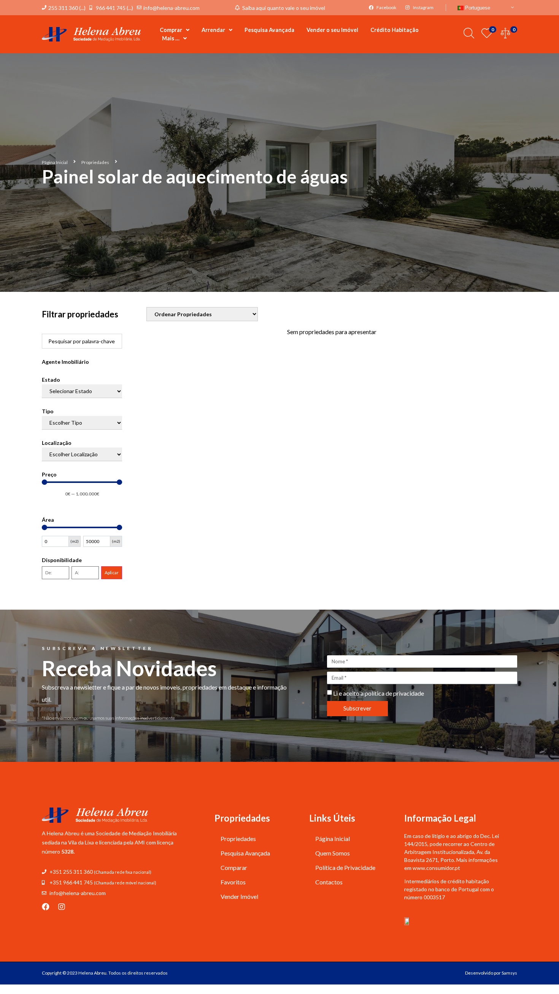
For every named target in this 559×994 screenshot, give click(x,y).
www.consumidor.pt (436, 868)
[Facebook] (45, 907)
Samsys (509, 973)
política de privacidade (394, 693)
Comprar (171, 30)
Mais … (170, 38)
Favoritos (233, 882)
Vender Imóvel (239, 896)
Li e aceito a (378, 693)
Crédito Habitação (394, 30)
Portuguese (477, 8)
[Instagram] (61, 907)
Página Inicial (55, 162)
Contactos (329, 882)
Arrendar (213, 30)
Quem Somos (332, 853)
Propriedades (95, 162)
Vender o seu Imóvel (332, 30)
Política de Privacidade (345, 867)
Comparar (234, 867)
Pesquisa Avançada (269, 30)
